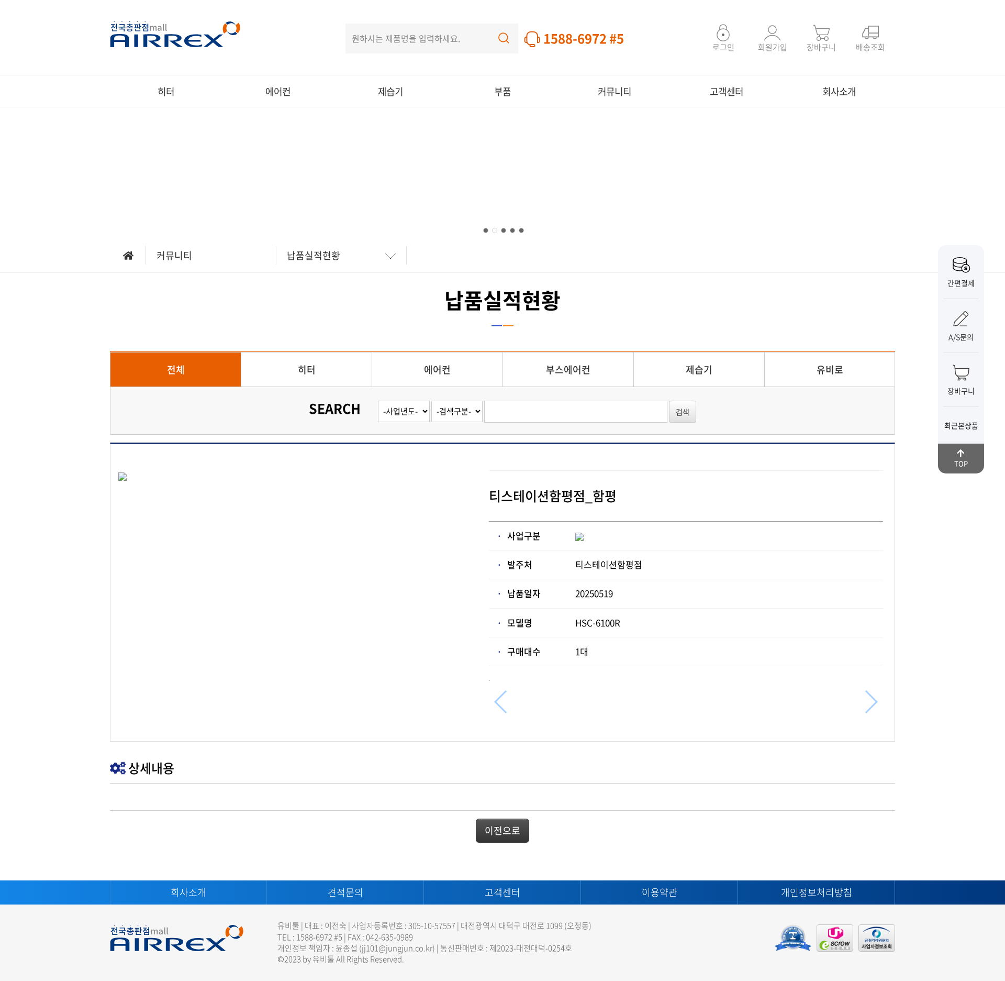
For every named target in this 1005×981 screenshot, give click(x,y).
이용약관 (659, 892)
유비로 (830, 369)
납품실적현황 (313, 255)
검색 (682, 411)
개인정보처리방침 (816, 892)
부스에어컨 (568, 369)
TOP (961, 463)
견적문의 (345, 892)
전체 (176, 369)
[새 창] (793, 938)
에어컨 (278, 91)
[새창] (876, 938)
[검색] (503, 35)
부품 (502, 91)
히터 (166, 91)
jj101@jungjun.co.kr (397, 948)
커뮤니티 (614, 91)
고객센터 (726, 91)
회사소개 (839, 91)
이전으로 (502, 830)
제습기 (390, 91)
